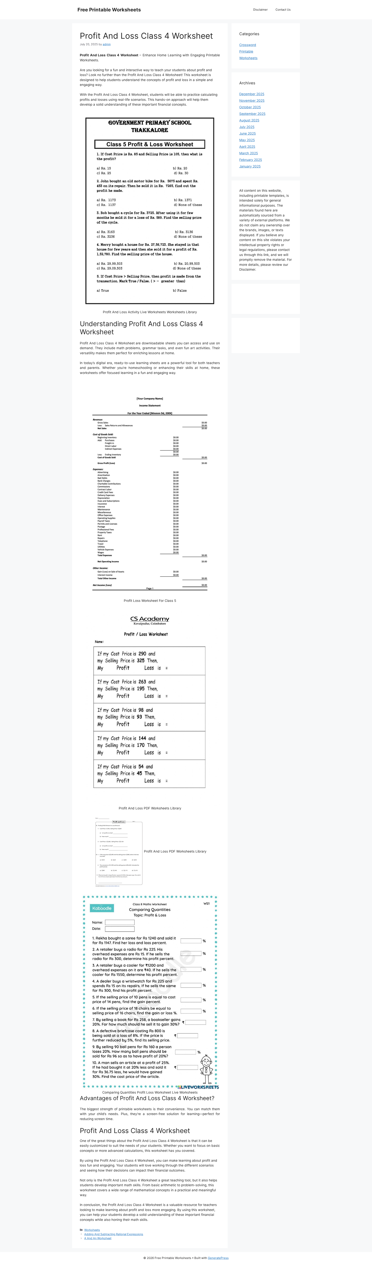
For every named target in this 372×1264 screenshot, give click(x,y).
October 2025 (250, 107)
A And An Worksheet (97, 1238)
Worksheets (92, 1230)
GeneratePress (218, 1258)
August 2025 (249, 120)
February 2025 (250, 160)
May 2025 (247, 140)
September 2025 (252, 114)
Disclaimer (260, 9)
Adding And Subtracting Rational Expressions (113, 1234)
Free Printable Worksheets (109, 10)
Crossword (247, 45)
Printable (246, 51)
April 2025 (247, 147)
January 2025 (250, 166)
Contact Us (283, 9)
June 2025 (247, 133)
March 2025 (248, 153)
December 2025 (251, 94)
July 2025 (246, 127)
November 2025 (251, 101)
